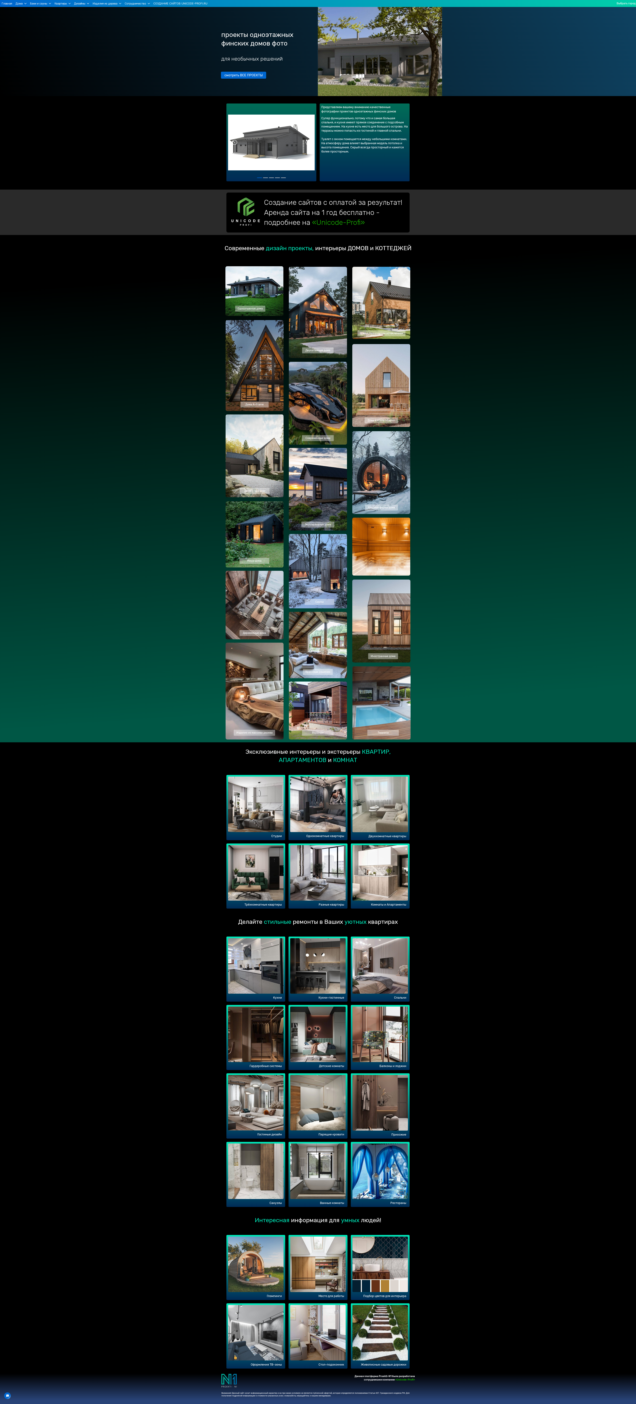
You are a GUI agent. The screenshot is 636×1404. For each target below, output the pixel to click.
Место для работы (331, 1296)
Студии (276, 836)
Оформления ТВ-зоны (266, 1364)
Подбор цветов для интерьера (384, 1296)
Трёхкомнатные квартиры (263, 904)
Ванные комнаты (332, 1203)
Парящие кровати (331, 1134)
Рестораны (398, 1203)
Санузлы (275, 1203)
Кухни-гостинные (331, 997)
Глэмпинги (274, 1296)
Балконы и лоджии (392, 1066)
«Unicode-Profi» (338, 222)
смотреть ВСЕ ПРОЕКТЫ (243, 75)
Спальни (400, 997)
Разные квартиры (331, 904)
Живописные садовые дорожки (383, 1364)
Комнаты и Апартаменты (388, 904)
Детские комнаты (331, 1066)
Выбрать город (626, 3)
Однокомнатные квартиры (325, 836)
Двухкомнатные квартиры (387, 836)
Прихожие (398, 1134)
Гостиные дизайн (269, 1134)
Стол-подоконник (331, 1364)
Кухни (277, 997)
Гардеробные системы (266, 1066)
